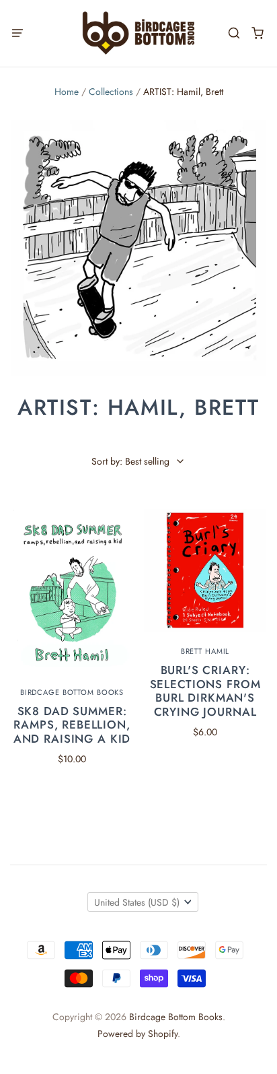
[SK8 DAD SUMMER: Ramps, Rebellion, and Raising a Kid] (72, 590)
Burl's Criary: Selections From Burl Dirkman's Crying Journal (205, 690)
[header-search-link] (233, 33)
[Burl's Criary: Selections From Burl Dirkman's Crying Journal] (205, 570)
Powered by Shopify (137, 1033)
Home (66, 91)
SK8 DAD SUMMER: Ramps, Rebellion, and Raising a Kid (71, 725)
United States (137, 902)
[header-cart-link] (257, 33)
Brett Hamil (205, 651)
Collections (111, 91)
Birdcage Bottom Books (72, 692)
